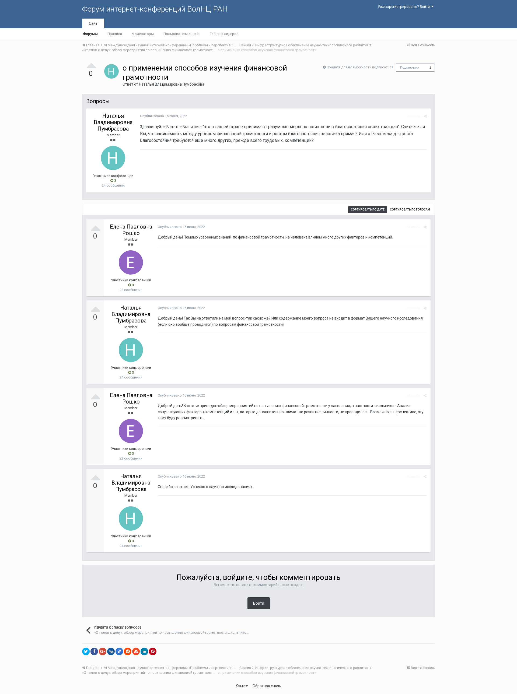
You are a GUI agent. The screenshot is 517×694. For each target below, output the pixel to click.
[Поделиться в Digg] (111, 651)
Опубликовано (163, 116)
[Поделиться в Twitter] (86, 651)
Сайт (93, 23)
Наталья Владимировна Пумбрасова (171, 84)
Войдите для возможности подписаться (360, 67)
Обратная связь (267, 686)
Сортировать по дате (368, 209)
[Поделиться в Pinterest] (152, 651)
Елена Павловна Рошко (131, 229)
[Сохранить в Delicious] (119, 651)
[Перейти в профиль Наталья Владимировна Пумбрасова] (111, 71)
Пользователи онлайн (181, 34)
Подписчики (409, 67)
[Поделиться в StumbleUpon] (136, 651)
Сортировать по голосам (410, 209)
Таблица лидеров (224, 34)
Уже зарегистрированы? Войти (404, 7)
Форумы (90, 34)
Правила (114, 34)
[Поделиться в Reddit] (127, 651)
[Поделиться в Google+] (102, 651)
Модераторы (143, 34)
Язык (241, 686)
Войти (258, 603)
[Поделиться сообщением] (425, 116)
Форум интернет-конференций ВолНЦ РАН (155, 9)
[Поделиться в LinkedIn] (144, 651)
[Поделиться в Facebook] (94, 651)
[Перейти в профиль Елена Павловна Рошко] (131, 262)
